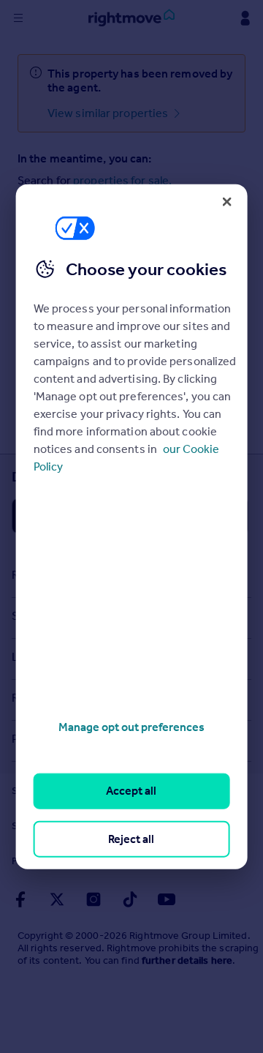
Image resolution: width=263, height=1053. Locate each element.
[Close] (226, 201)
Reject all (131, 838)
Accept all (131, 791)
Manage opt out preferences (131, 727)
